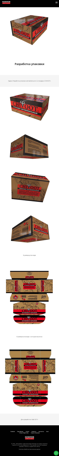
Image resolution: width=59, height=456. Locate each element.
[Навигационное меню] (57, 2)
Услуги (27, 431)
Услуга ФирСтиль (23, 433)
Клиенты (34, 431)
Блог (47, 431)
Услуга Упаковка (35, 433)
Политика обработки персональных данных (29, 449)
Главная (12, 431)
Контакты (41, 431)
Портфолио (20, 431)
